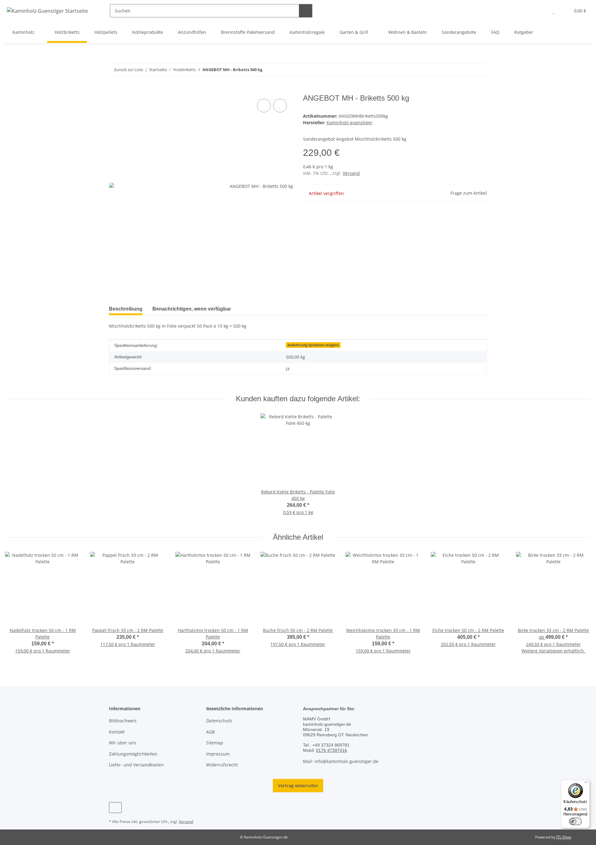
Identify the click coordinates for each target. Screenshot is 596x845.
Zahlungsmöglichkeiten (133, 754)
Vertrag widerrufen (298, 785)
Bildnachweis (123, 721)
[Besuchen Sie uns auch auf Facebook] (115, 807)
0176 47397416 (331, 750)
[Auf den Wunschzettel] (280, 105)
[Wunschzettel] (553, 10)
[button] (541, 10)
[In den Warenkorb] (114, 90)
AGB (210, 732)
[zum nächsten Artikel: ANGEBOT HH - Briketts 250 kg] (480, 69)
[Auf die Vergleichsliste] (264, 105)
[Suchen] (305, 10)
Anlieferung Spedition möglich (313, 345)
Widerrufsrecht (222, 765)
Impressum (218, 754)
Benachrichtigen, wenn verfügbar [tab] (191, 308)
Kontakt (117, 732)
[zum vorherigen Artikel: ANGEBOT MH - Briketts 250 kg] (467, 69)
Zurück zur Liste (128, 69)
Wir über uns (122, 743)
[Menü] (586, 783)
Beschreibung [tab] (125, 308)
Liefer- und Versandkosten (136, 765)
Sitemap (214, 743)
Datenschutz (219, 721)
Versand (351, 173)
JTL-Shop (563, 837)
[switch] (575, 821)
